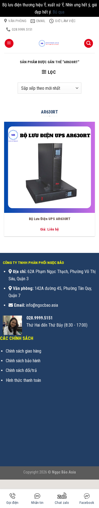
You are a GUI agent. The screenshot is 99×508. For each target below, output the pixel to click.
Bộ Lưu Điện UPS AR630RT (49, 218)
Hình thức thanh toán (23, 380)
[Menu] (9, 43)
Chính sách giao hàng (23, 351)
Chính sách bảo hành (23, 360)
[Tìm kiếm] (88, 43)
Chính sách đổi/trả (21, 370)
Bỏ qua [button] (58, 12)
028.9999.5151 (39, 318)
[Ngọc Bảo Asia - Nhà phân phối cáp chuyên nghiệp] (49, 43)
